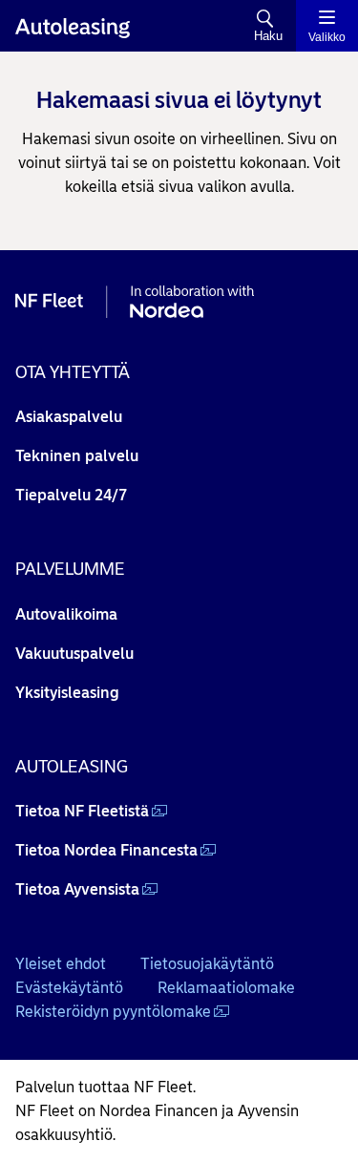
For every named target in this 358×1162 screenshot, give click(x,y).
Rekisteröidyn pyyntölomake (113, 1012)
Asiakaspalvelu (68, 417)
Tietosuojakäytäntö (207, 964)
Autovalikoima (66, 614)
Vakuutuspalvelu (74, 653)
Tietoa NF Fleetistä (82, 811)
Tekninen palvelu (76, 456)
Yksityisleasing (67, 693)
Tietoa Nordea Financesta (106, 850)
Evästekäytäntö (69, 988)
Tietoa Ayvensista (77, 889)
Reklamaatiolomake (226, 988)
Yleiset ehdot (60, 964)
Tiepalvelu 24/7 (71, 495)
